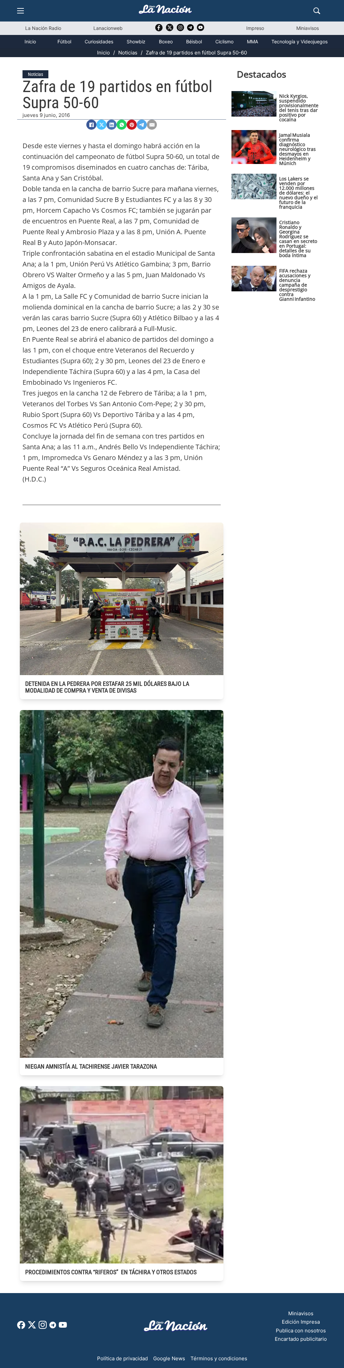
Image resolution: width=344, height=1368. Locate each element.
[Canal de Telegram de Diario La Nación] (190, 29)
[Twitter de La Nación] (170, 30)
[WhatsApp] (122, 125)
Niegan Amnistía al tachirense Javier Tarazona (91, 1066)
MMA (252, 41)
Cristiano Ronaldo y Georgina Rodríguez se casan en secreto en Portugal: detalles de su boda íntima (298, 238)
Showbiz (136, 41)
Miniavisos (307, 28)
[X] (101, 125)
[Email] (152, 125)
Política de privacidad (122, 1358)
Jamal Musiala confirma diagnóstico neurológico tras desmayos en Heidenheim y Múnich (297, 149)
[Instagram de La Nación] (180, 30)
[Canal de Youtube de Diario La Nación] (201, 30)
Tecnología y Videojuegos (299, 41)
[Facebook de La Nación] (21, 1327)
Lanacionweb (108, 28)
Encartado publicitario (301, 1339)
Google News (169, 1358)
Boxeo (166, 41)
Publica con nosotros (301, 1330)
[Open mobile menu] (20, 10)
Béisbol (194, 41)
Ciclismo (224, 41)
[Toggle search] (317, 10)
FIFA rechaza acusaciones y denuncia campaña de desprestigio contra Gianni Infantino (297, 284)
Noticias (127, 52)
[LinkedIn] (111, 125)
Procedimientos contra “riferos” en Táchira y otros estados (111, 1272)
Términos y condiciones (218, 1358)
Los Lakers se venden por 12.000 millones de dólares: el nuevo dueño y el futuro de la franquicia (298, 192)
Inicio (30, 41)
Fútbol (64, 41)
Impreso (255, 28)
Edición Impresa (301, 1322)
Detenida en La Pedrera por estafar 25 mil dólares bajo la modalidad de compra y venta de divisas (107, 687)
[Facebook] (91, 125)
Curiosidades (99, 41)
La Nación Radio (43, 28)
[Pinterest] (132, 125)
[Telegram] (142, 125)
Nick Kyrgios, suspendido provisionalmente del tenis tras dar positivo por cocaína (298, 108)
